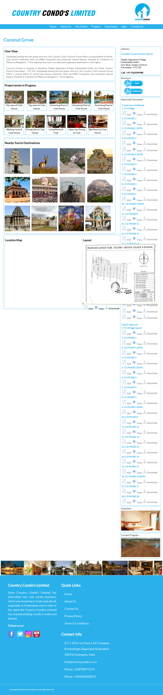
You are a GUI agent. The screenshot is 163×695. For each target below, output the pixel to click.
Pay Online (81, 26)
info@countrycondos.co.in (80, 662)
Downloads (111, 26)
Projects (96, 26)
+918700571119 (84, 669)
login (124, 26)
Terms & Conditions (76, 623)
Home (53, 26)
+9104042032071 (85, 676)
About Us (66, 26)
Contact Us (137, 26)
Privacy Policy (73, 616)
